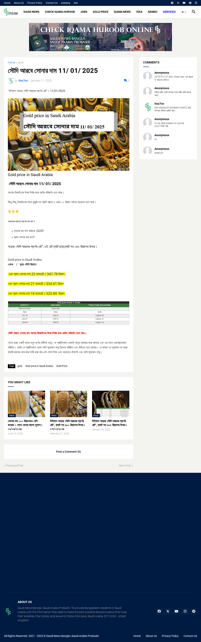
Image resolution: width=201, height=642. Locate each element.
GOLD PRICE (100, 11)
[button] (184, 12)
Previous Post (14, 465)
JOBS (83, 11)
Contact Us (52, 3)
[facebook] (172, 3)
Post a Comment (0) (68, 451)
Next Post (125, 465)
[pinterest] (190, 3)
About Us (19, 3)
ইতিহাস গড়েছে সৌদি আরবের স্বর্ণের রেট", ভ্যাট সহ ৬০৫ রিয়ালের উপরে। (109, 423)
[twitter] (178, 3)
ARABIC (152, 11)
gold (21, 62)
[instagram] (196, 3)
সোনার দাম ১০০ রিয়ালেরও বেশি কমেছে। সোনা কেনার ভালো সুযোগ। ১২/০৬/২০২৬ (25, 425)
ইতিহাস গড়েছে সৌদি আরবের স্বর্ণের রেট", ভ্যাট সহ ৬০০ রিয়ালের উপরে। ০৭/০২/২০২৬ (67, 425)
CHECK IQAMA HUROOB (60, 11)
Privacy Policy (34, 3)
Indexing (65, 3)
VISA (139, 11)
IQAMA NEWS (122, 11)
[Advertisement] (34, 505)
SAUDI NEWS (31, 11)
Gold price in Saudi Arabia (39, 366)
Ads (76, 3)
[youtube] (184, 3)
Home (7, 3)
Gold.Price (61, 366)
